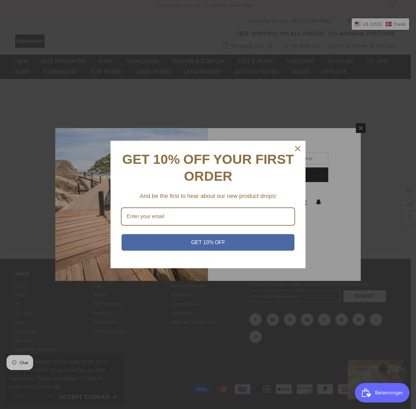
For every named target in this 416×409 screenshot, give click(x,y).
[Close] (298, 148)
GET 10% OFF (208, 242)
